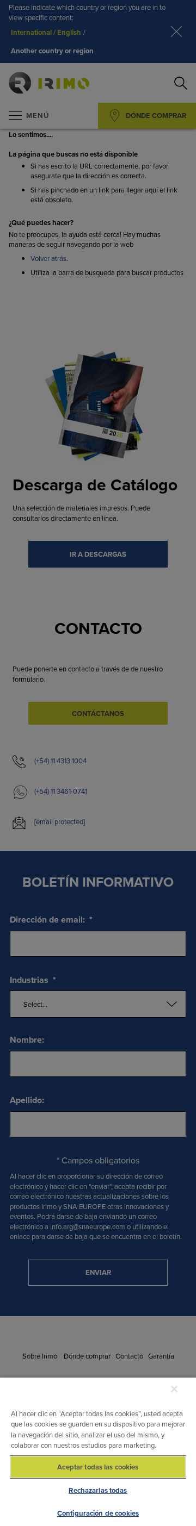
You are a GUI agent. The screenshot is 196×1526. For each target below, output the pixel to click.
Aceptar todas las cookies (97, 1467)
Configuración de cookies (98, 1513)
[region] (98, 1451)
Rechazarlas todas (98, 1490)
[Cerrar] (174, 1389)
